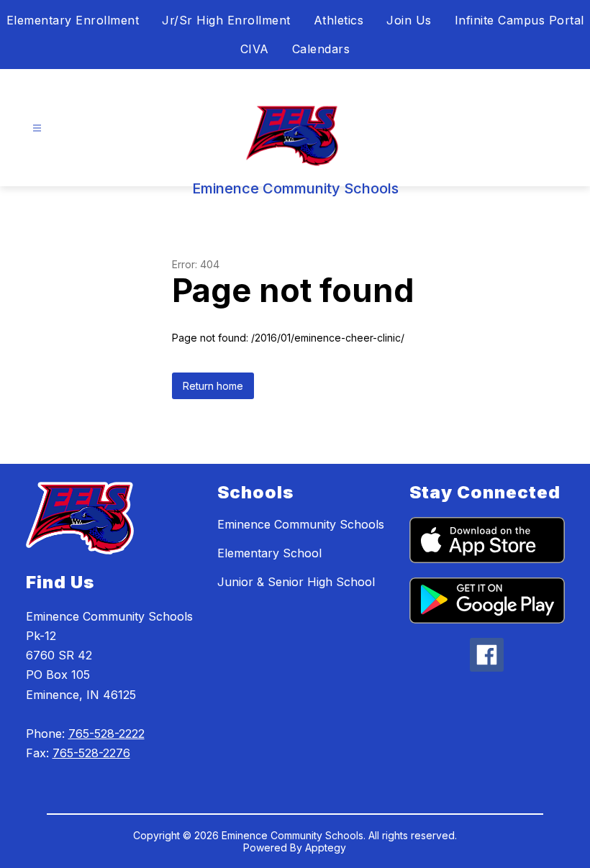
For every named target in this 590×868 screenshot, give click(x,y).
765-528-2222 (106, 733)
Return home (213, 386)
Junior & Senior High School (296, 582)
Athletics (339, 20)
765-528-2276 (91, 753)
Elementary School (269, 553)
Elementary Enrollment (73, 20)
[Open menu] (37, 128)
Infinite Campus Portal (519, 20)
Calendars (321, 49)
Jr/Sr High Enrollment (226, 20)
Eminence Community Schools (300, 524)
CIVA (254, 49)
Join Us (409, 20)
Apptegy (325, 847)
